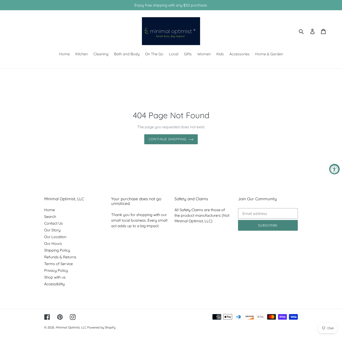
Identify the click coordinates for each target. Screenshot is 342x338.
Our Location (55, 236)
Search (50, 216)
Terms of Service (58, 263)
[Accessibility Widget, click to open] (334, 169)
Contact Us (53, 223)
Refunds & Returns (60, 257)
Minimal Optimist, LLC (71, 327)
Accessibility (54, 284)
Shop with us (55, 277)
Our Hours (53, 243)
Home (49, 209)
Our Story (52, 230)
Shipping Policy (57, 250)
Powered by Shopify (101, 327)
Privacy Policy (56, 270)
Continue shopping (167, 139)
